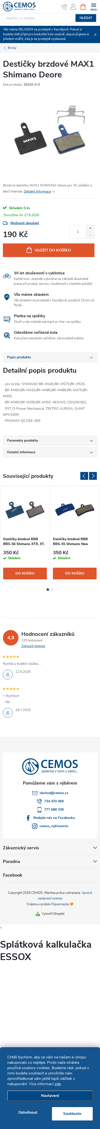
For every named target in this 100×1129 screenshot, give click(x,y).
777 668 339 (54, 809)
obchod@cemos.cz (54, 793)
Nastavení (50, 1095)
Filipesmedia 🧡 (62, 904)
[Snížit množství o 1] (90, 235)
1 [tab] (48, 589)
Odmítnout (27, 1112)
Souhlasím (72, 1113)
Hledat (86, 18)
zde (58, 1084)
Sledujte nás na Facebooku (54, 817)
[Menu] (93, 6)
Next (93, 476)
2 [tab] (52, 589)
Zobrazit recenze (33, 646)
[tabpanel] (25, 534)
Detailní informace (37, 191)
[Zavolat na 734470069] (64, 7)
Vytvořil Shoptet (53, 914)
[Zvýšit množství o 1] (90, 228)
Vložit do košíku (53, 250)
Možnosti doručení (24, 223)
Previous (84, 476)
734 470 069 (54, 801)
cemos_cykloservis (54, 826)
